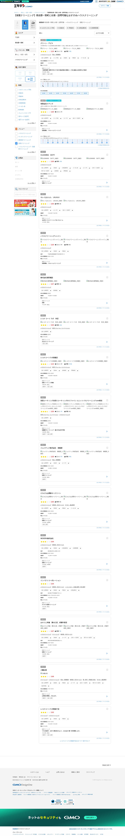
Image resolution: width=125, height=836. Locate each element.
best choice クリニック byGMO (21, 780)
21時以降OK (65, 167)
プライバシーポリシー (33, 777)
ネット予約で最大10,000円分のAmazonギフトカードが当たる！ (55, 81)
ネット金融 (80, 834)
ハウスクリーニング (24, 133)
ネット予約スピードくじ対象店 (54, 40)
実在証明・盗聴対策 (17, 794)
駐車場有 (55, 290)
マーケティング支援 (59, 834)
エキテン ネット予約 (24, 89)
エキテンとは (34, 772)
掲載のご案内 (75, 772)
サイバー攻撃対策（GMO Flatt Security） (62, 794)
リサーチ (68, 834)
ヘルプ (47, 772)
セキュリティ (50, 834)
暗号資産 (86, 834)
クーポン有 (83, 57)
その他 (101, 834)
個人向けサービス (94, 834)
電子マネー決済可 (45, 170)
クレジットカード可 (24, 113)
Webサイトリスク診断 (59, 792)
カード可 (66, 118)
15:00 (64, 93)
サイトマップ (90, 772)
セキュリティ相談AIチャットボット (74, 792)
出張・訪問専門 (44, 57)
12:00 (43, 93)
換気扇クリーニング (24, 140)
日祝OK (65, 57)
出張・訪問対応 (44, 251)
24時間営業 (75, 548)
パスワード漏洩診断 (48, 792)
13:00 (50, 93)
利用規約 (15, 777)
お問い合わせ (60, 772)
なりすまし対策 (76, 794)
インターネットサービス (18, 834)
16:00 (71, 93)
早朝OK (74, 57)
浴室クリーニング (23, 143)
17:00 (78, 93)
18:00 (85, 93)
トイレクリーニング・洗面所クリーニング (26, 148)
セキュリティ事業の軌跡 (87, 794)
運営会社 (21, 777)
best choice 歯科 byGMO (39, 780)
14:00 (57, 93)
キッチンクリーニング (25, 136)
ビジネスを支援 (41, 834)
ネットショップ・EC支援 (31, 834)
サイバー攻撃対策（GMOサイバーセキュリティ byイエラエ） (37, 794)
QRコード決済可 (76, 118)
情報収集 (74, 834)
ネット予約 (56, 57)
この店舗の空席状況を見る (103, 88)
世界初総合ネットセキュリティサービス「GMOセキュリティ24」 (27, 792)
